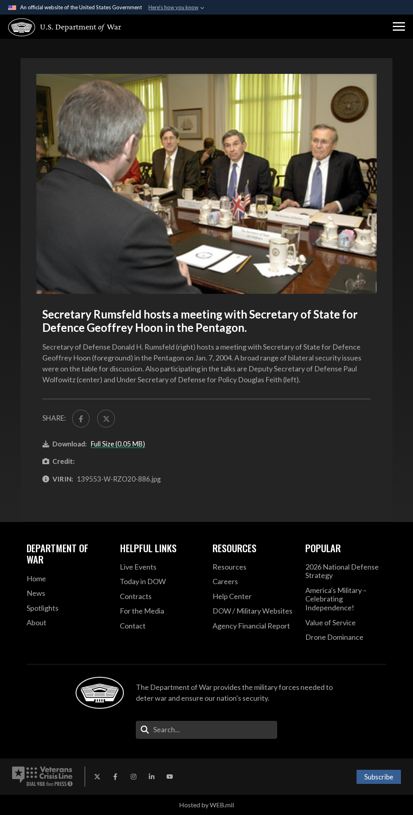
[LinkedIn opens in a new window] (152, 777)
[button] (399, 26)
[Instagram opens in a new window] (133, 777)
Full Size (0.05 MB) (118, 444)
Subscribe (378, 777)
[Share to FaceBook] (81, 418)
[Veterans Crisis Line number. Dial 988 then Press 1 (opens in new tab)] (42, 777)
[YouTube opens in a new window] (170, 777)
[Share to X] (106, 418)
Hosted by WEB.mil (206, 805)
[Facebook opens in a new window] (115, 777)
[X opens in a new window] (97, 777)
